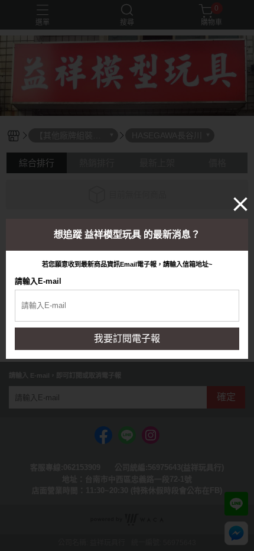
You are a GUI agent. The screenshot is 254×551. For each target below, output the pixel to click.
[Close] (240, 204)
